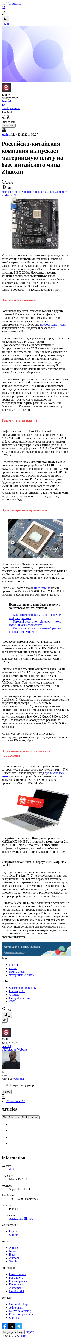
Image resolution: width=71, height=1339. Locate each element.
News (12, 1251)
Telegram (11, 1049)
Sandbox (14, 1261)
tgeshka (6, 134)
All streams (14, 3)
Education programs (21, 1314)
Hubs (12, 1254)
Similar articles (30, 1117)
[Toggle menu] (3, 4)
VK (4, 1049)
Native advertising (20, 1311)
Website (22, 1049)
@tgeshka (18, 1078)
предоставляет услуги (54, 324)
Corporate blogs (18, 1304)
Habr (22, 1335)
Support (29, 1332)
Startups (14, 1317)
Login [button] (5, 23)
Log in (13, 1231)
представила (42, 587)
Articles (13, 1247)
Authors (14, 1258)
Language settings (13, 1332)
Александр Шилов (21, 1218)
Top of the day (11, 1117)
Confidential (16, 1291)
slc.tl (12, 1169)
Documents (16, 1284)
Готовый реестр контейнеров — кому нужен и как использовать (35, 623)
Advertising (16, 1307)
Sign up (13, 1234)
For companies (18, 1281)
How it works (17, 1274)
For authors (16, 1277)
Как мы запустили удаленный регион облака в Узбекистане (35, 630)
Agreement (15, 1287)
